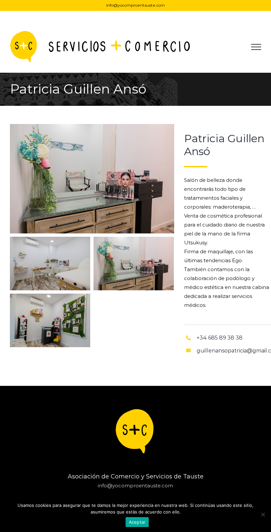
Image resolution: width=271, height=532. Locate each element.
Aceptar (137, 522)
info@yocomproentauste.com (135, 5)
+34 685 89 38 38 (220, 338)
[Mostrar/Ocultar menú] (256, 47)
